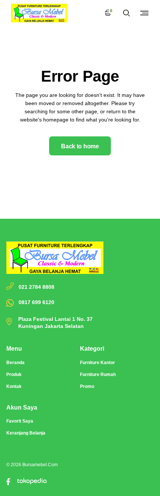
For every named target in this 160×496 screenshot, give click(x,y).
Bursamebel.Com (40, 464)
